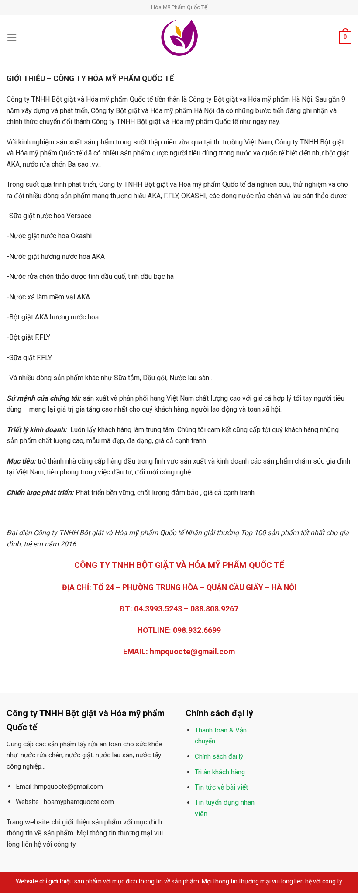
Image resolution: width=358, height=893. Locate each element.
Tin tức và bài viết (221, 787)
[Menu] (12, 37)
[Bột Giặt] (179, 37)
